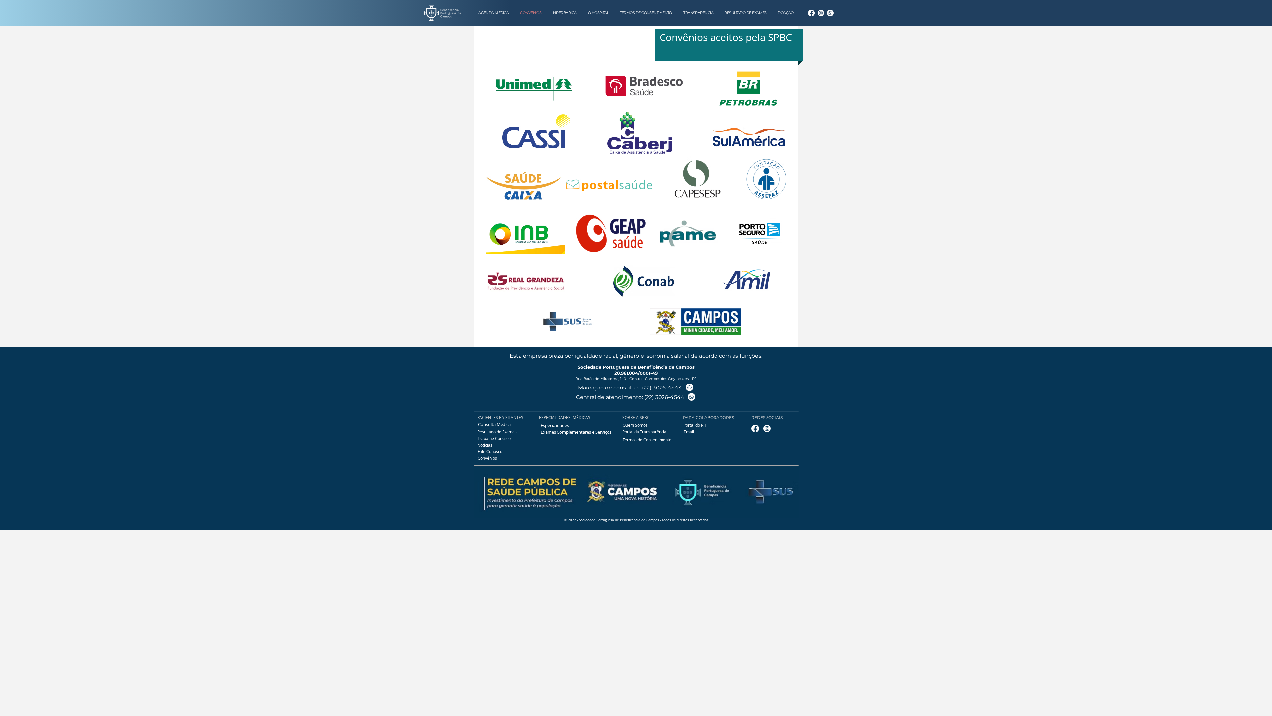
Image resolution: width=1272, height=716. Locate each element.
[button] (644, 432)
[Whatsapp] (830, 13)
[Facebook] (811, 13)
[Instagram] (821, 13)
